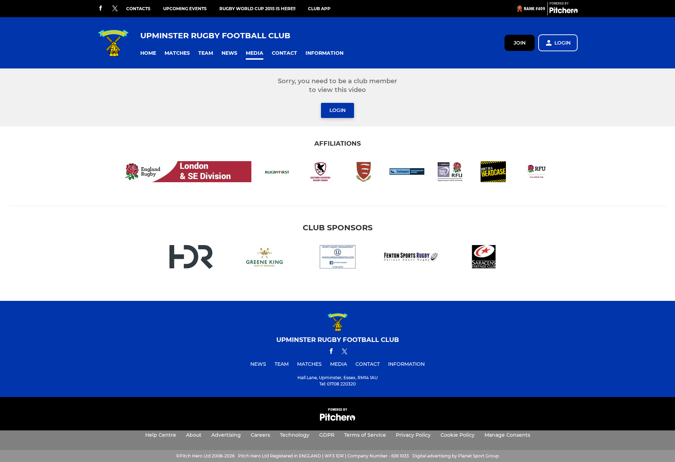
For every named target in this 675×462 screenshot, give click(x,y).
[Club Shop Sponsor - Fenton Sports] (410, 258)
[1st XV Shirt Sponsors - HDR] (191, 258)
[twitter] (115, 9)
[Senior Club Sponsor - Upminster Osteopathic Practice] (337, 258)
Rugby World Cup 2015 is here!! (257, 8)
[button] (148, 53)
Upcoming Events (185, 8)
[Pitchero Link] (563, 11)
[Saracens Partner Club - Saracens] (484, 258)
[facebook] (100, 8)
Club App (319, 8)
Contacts (138, 8)
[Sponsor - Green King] (264, 258)
